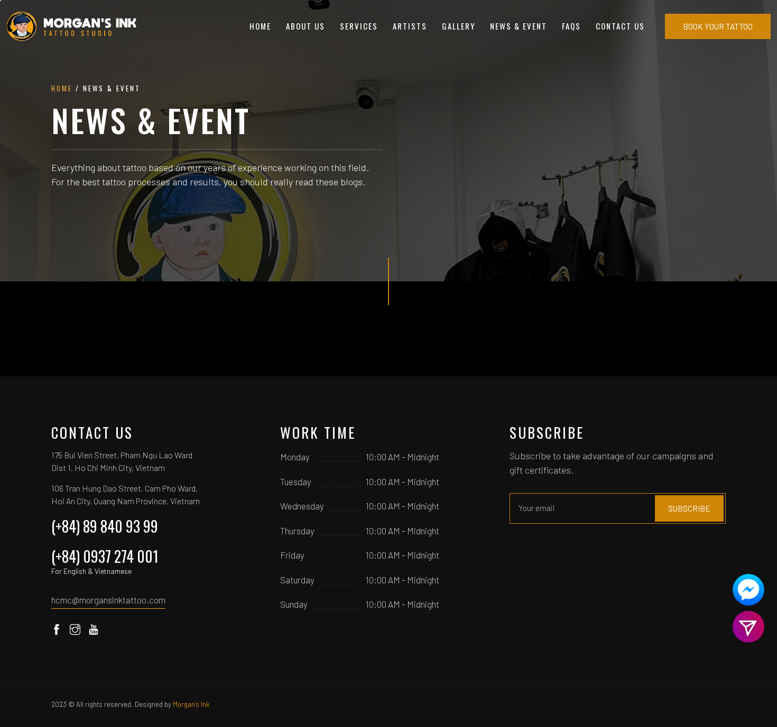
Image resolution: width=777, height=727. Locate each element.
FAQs (571, 26)
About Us (305, 26)
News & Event (518, 26)
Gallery (458, 26)
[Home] (72, 26)
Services (359, 26)
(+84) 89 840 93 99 (104, 526)
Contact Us (620, 26)
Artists (410, 26)
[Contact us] (748, 590)
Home (260, 26)
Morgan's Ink (191, 704)
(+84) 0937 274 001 (105, 560)
